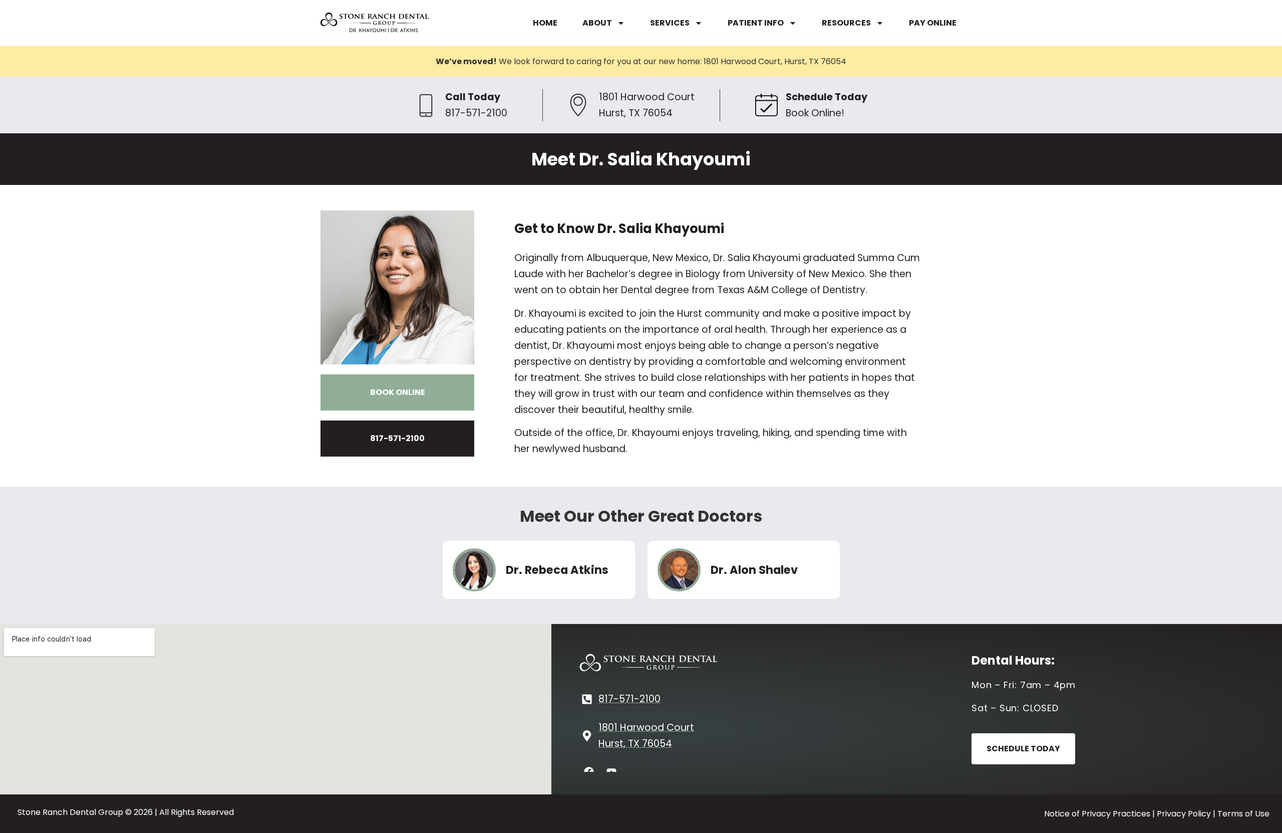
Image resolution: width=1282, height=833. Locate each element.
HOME (545, 23)
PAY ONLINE (932, 23)
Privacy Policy (1184, 813)
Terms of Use (1243, 813)
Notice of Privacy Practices (1097, 813)
